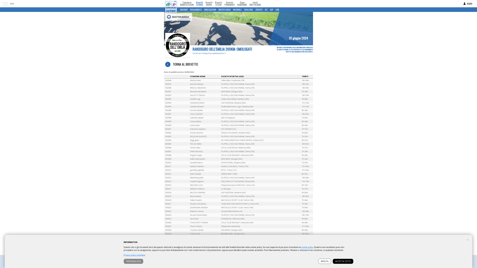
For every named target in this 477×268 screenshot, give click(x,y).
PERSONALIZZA (133, 261)
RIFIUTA (324, 261)
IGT (266, 9)
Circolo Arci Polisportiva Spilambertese (209, 53)
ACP (271, 9)
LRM (277, 9)
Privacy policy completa (134, 255)
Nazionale (237, 9)
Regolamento (196, 9)
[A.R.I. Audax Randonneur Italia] (171, 3)
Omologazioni (210, 9)
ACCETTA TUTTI (343, 261)
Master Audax (225, 9)
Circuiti (259, 9)
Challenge (248, 9)
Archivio (184, 9)
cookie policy (307, 247)
